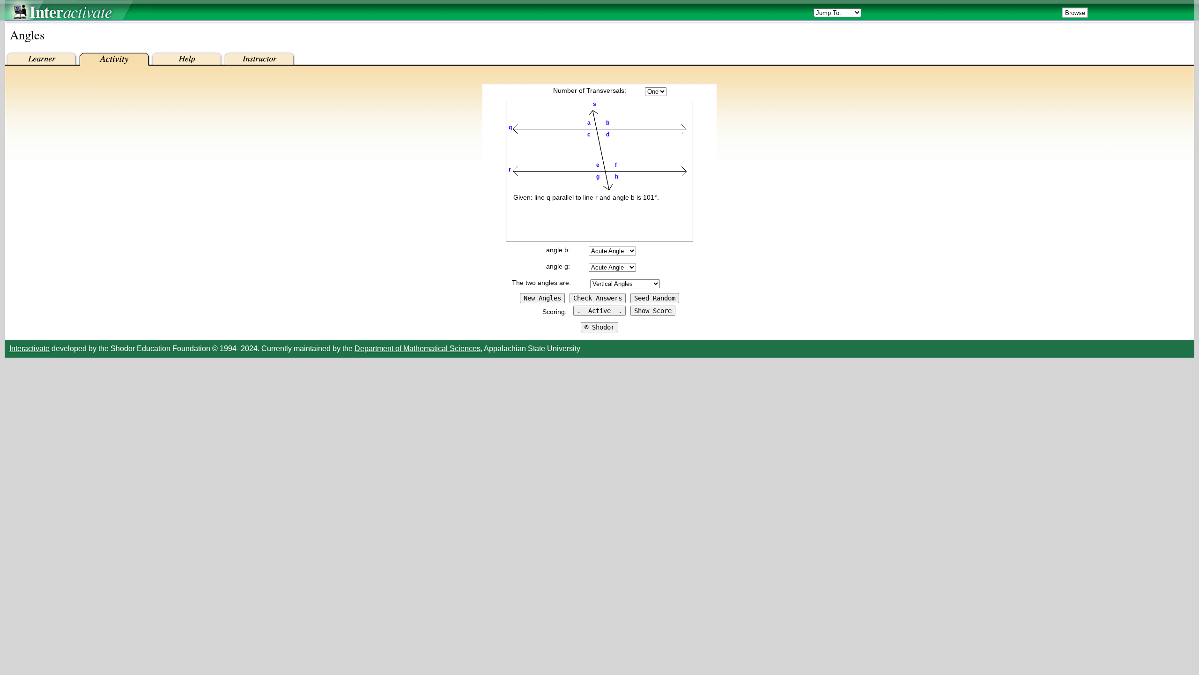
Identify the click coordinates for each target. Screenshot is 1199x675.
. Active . (599, 311)
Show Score (653, 311)
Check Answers (597, 298)
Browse (1075, 12)
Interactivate (29, 348)
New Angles (542, 298)
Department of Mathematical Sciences (418, 348)
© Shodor (599, 327)
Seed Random (654, 298)
